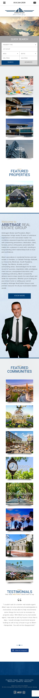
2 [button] (18, 645)
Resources (11, 681)
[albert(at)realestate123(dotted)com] (34, 3)
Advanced (28, 62)
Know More (19, 296)
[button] (19, 49)
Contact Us (19, 681)
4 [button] (20, 645)
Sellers (21, 680)
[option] (19, 192)
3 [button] (19, 645)
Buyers (16, 680)
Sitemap (35, 687)
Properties (9, 680)
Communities (29, 680)
